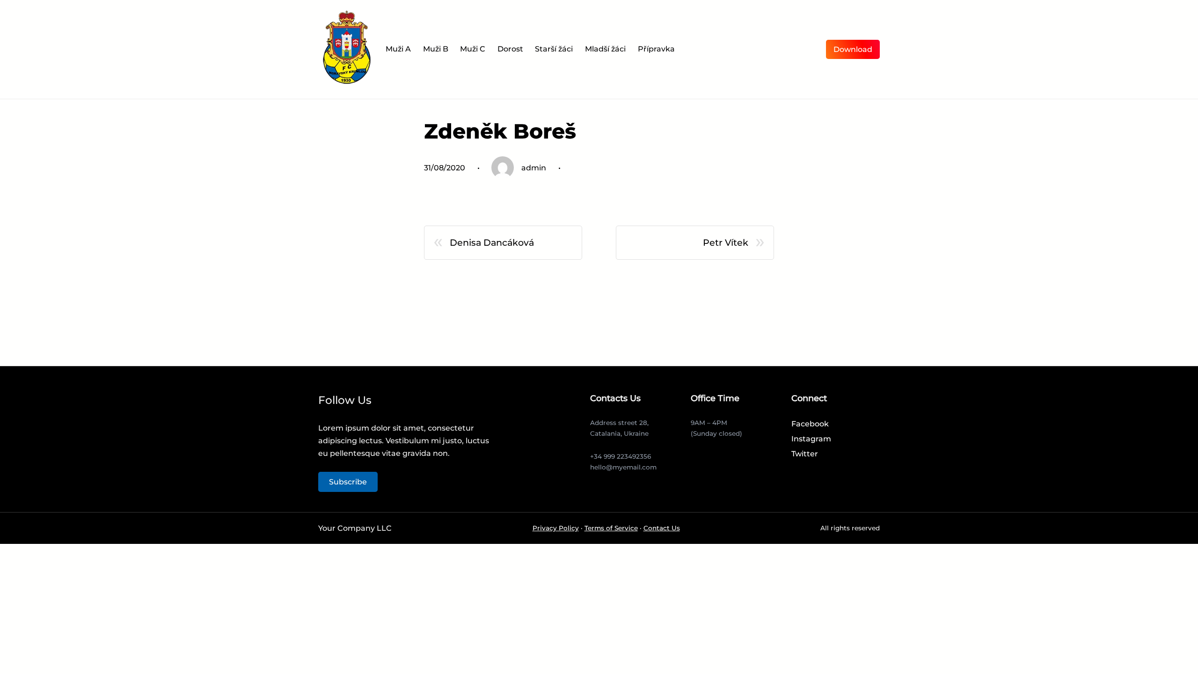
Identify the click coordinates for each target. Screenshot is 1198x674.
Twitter (804, 453)
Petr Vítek (725, 242)
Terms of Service (611, 528)
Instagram (811, 438)
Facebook (810, 423)
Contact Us (661, 528)
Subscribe (348, 481)
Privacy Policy (556, 528)
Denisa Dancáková (492, 242)
